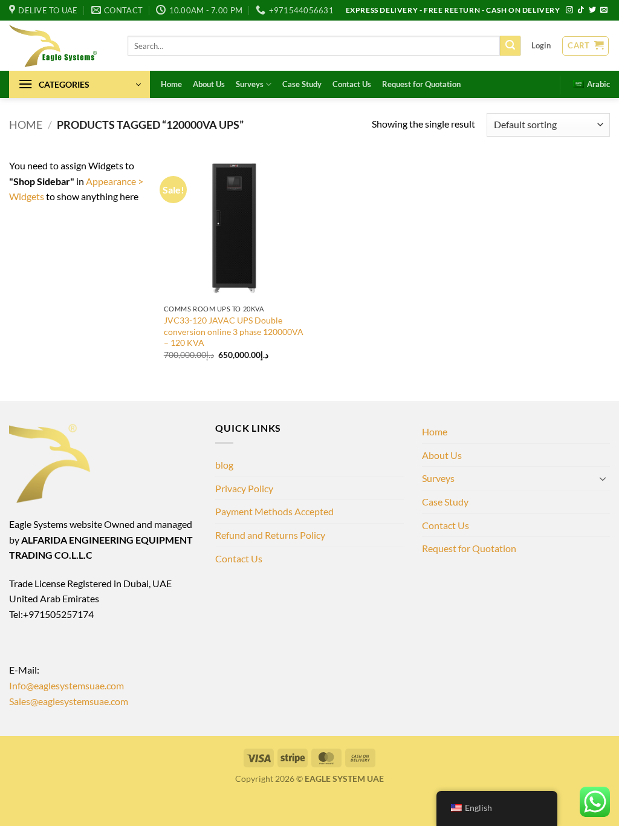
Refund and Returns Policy (270, 535)
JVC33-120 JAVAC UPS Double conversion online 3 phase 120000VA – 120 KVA (233, 331)
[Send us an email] (604, 10)
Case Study (302, 84)
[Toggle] (602, 478)
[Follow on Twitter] (592, 10)
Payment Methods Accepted (274, 511)
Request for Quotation (421, 84)
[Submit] (510, 46)
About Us (209, 84)
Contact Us (351, 84)
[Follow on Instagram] (569, 10)
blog (224, 464)
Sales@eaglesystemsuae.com (68, 701)
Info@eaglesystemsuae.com (66, 685)
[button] (541, 45)
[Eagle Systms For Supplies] (59, 46)
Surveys (250, 84)
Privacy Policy (244, 488)
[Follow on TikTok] (581, 10)
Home (171, 84)
